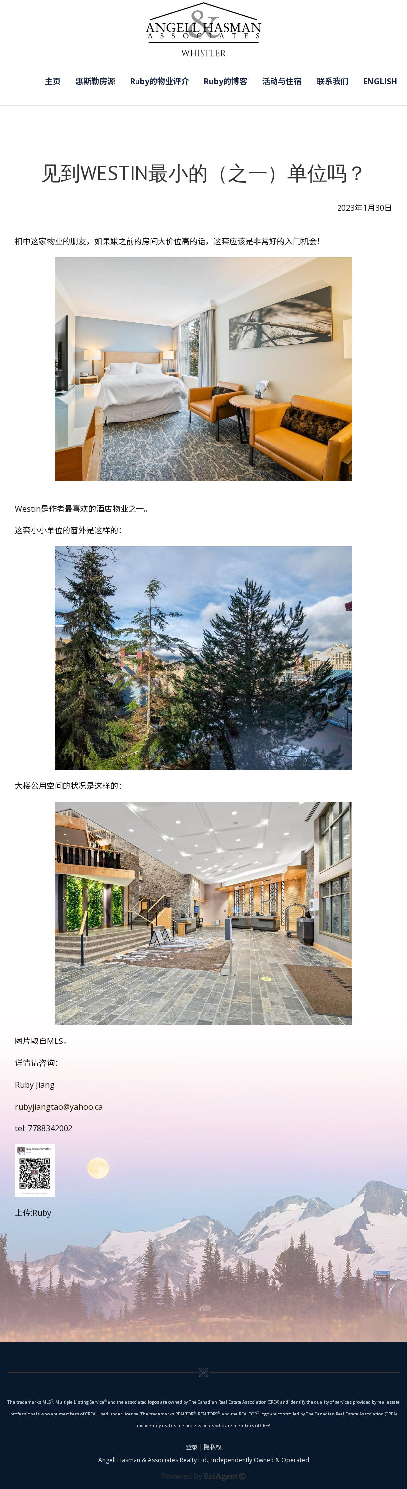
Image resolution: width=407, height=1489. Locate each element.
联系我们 (332, 81)
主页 (53, 81)
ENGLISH (380, 81)
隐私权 (213, 1447)
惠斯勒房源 (95, 81)
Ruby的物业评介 (159, 81)
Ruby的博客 (225, 81)
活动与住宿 (282, 81)
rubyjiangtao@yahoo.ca (59, 1106)
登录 (192, 1447)
